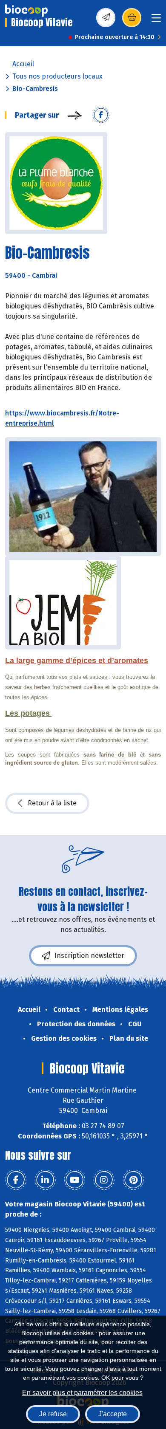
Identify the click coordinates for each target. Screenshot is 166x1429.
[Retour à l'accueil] (26, 10)
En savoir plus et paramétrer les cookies (82, 1392)
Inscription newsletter (89, 956)
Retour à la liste (52, 803)
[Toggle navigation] (156, 20)
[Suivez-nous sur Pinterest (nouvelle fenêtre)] (133, 1180)
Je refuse (53, 1414)
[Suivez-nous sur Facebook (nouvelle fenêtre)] (15, 1180)
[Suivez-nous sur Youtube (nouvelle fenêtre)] (74, 1180)
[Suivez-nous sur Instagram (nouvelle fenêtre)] (103, 1180)
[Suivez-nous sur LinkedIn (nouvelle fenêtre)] (45, 1180)
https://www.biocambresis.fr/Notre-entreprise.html (62, 418)
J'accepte (112, 1414)
